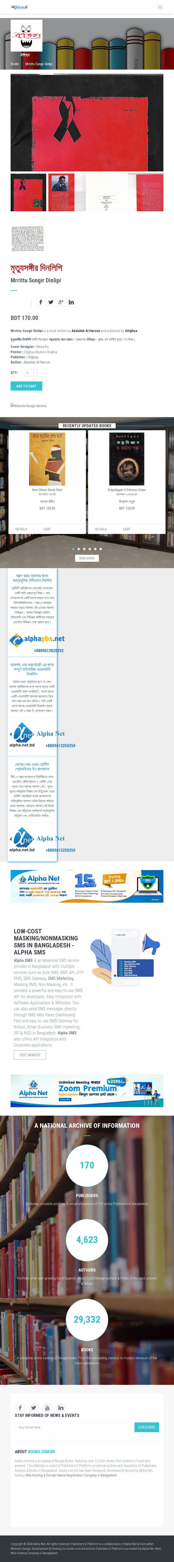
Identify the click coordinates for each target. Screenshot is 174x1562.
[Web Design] (87, 405)
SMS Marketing (60, 978)
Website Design (21, 1549)
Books (15, 64)
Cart (47, 529)
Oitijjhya (131, 331)
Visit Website (30, 1055)
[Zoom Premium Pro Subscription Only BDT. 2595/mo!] (87, 1090)
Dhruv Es (42, 347)
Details (21, 529)
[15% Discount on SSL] (87, 886)
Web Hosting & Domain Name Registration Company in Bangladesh (71, 1475)
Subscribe (147, 1427)
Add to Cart (26, 386)
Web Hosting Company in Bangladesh (34, 1553)
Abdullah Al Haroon (86, 331)
